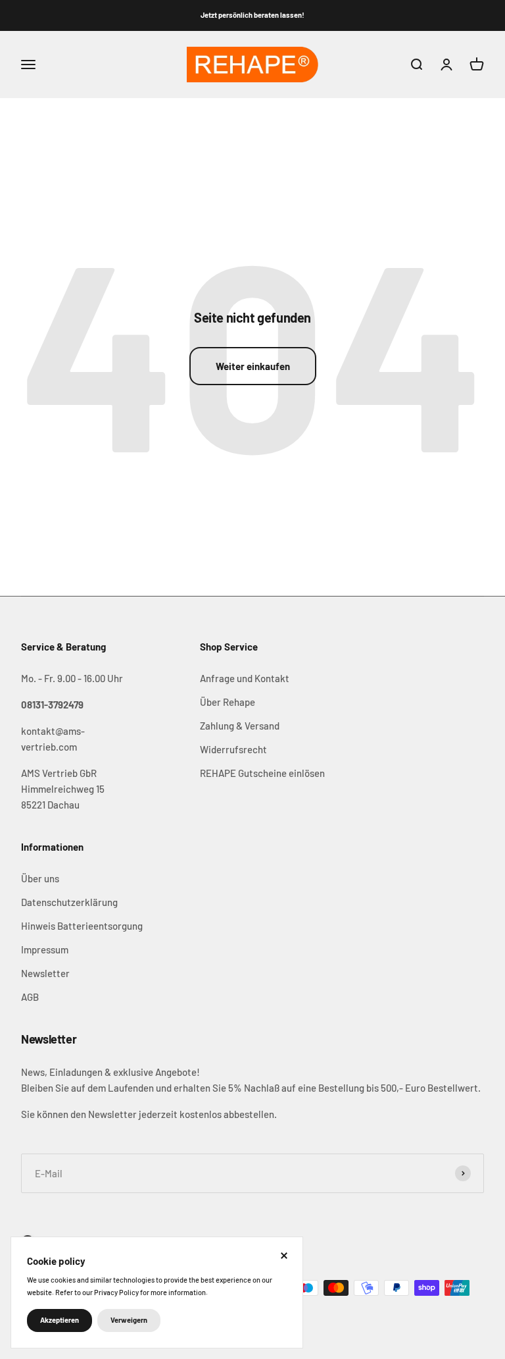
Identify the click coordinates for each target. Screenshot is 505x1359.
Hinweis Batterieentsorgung (82, 926)
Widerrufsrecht (233, 749)
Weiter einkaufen (253, 366)
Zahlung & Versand (239, 726)
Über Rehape (227, 702)
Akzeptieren (59, 1320)
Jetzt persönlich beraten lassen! (252, 15)
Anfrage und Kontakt (244, 678)
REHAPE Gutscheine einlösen (262, 773)
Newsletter (45, 973)
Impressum (44, 949)
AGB (30, 997)
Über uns (40, 878)
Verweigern (128, 1320)
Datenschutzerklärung (69, 902)
